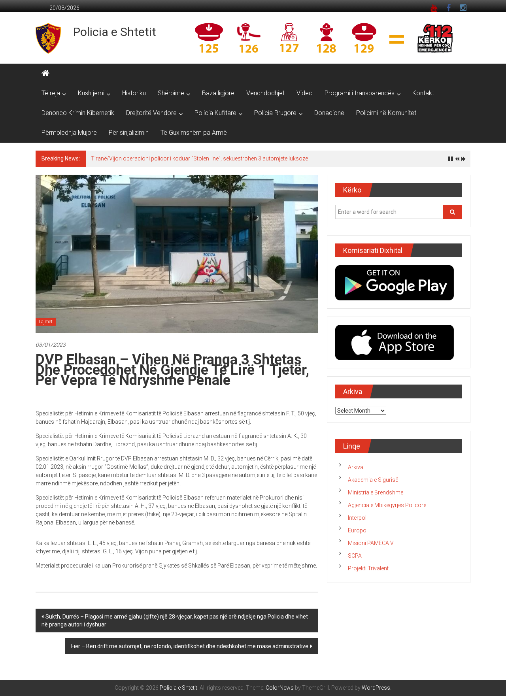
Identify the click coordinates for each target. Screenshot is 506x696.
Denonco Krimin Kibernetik (78, 113)
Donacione (329, 113)
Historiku (134, 93)
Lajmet (46, 321)
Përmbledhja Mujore (69, 132)
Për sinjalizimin (129, 132)
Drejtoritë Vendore (151, 113)
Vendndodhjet (265, 93)
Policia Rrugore (275, 113)
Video (304, 93)
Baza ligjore (218, 93)
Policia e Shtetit (114, 32)
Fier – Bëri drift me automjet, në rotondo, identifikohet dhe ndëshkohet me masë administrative (189, 646)
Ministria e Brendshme (375, 492)
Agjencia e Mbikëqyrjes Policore (387, 505)
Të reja (51, 93)
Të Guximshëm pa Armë (193, 132)
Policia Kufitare (215, 113)
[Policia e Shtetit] (45, 73)
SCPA (355, 556)
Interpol (357, 518)
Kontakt (423, 93)
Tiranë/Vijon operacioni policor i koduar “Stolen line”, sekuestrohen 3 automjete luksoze (199, 158)
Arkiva (355, 467)
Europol (358, 530)
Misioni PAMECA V (371, 543)
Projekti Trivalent (368, 568)
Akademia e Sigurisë (373, 480)
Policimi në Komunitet (386, 113)
